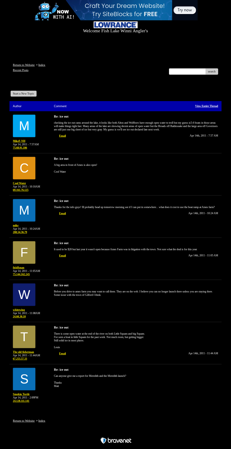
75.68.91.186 (20, 147)
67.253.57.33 (20, 358)
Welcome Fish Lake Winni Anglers (37, 84)
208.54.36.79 (20, 232)
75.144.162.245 (21, 274)
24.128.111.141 (21, 401)
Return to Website (24, 65)
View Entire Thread (206, 106)
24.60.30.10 (19, 316)
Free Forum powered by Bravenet (115, 432)
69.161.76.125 (20, 190)
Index (41, 65)
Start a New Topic (23, 93)
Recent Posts (20, 70)
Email (62, 135)
